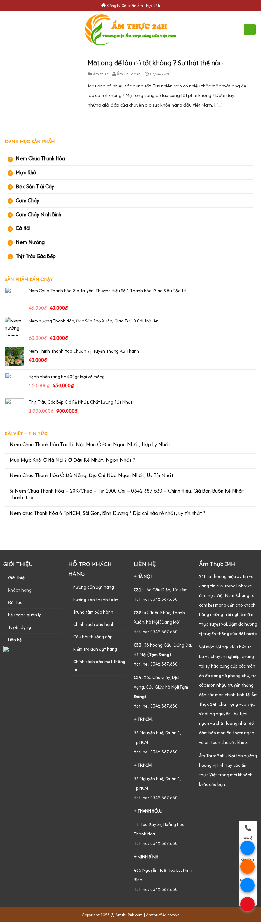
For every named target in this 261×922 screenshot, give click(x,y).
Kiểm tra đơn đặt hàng (95, 649)
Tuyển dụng (19, 627)
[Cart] (250, 30)
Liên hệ (248, 838)
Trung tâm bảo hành (93, 612)
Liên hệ (15, 639)
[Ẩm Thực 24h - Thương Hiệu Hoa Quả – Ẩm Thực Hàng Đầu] (131, 29)
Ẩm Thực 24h (129, 74)
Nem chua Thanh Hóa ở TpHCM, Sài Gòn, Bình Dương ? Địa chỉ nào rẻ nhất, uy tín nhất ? (107, 513)
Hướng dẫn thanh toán (95, 599)
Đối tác (15, 602)
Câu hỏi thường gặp (93, 637)
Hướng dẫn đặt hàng (93, 587)
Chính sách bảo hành (94, 624)
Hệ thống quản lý (24, 615)
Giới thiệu (17, 577)
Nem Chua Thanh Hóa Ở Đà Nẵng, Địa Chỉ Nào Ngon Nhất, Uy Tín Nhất (91, 475)
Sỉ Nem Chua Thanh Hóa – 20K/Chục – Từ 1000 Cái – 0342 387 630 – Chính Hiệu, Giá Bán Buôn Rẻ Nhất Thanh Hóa (127, 494)
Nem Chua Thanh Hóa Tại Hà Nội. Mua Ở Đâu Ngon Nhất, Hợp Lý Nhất (90, 444)
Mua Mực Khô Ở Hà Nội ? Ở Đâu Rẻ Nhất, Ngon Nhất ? (72, 460)
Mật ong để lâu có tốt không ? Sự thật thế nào (155, 63)
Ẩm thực (100, 74)
